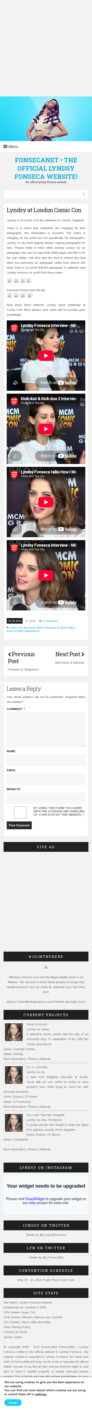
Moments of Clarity (56, 627)
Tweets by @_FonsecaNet (46, 1257)
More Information (15, 1059)
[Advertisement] (46, 48)
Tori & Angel (23, 1376)
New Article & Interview (69, 662)
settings (40, 1394)
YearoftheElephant (30, 1001)
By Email (21, 1332)
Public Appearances (28, 631)
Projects (11, 631)
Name (11, 751)
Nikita (71, 627)
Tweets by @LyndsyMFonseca (46, 1235)
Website (14, 789)
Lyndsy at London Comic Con (44, 210)
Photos (33, 1059)
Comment (16, 709)
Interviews (30, 627)
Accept (13, 1402)
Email (11, 770)
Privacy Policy (21, 1327)
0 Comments (50, 620)
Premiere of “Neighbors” (24, 669)
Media (40, 627)
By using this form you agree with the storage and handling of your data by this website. (59, 811)
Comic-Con (16, 627)
